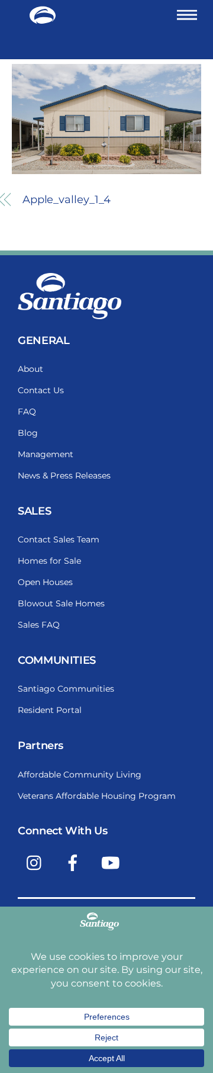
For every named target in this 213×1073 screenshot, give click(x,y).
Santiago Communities (66, 688)
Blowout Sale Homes (61, 603)
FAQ (27, 411)
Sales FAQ (39, 624)
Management (45, 454)
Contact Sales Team (58, 539)
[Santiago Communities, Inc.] (43, 19)
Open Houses (45, 582)
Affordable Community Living (79, 774)
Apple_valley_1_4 (66, 199)
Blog (28, 433)
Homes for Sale (49, 560)
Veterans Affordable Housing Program (97, 796)
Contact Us (41, 390)
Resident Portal (50, 710)
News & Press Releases (64, 475)
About (30, 369)
